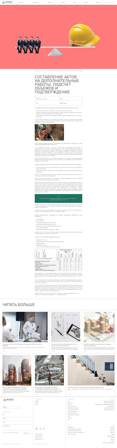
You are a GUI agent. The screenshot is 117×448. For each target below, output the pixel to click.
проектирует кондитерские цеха (50, 293)
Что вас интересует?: (6, 425)
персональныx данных (15, 432)
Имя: (3, 414)
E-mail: (3, 422)
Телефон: (4, 418)
